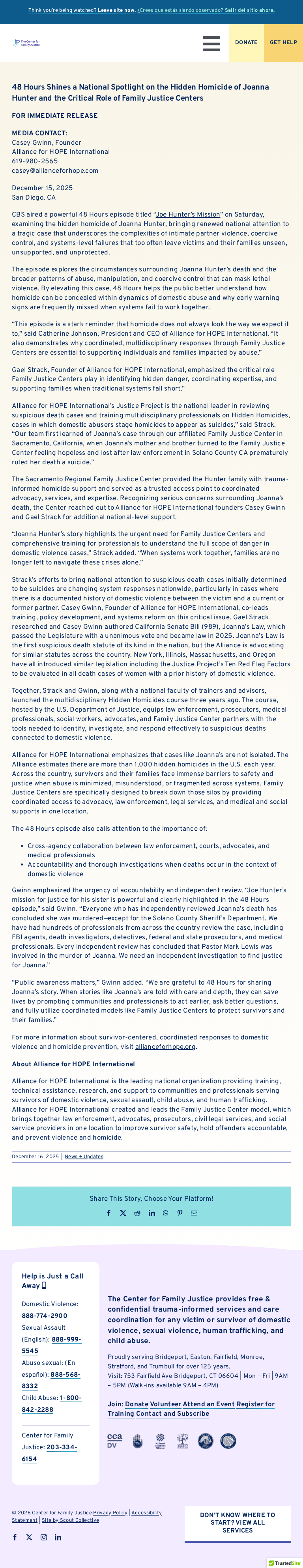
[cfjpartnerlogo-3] (115, 1436)
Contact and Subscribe (172, 1414)
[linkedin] (58, 1537)
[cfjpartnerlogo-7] (205, 1436)
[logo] (26, 42)
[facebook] (15, 1537)
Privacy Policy (110, 1513)
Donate (136, 1404)
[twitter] (29, 1537)
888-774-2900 (44, 1316)
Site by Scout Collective (70, 1521)
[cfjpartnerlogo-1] (138, 1436)
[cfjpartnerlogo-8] (228, 1436)
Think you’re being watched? (82, 10)
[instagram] (44, 1537)
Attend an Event (209, 1404)
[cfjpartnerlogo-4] (160, 1436)
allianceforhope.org (165, 1047)
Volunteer (165, 1404)
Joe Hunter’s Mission (188, 215)
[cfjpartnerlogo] (183, 1436)
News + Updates (84, 1157)
